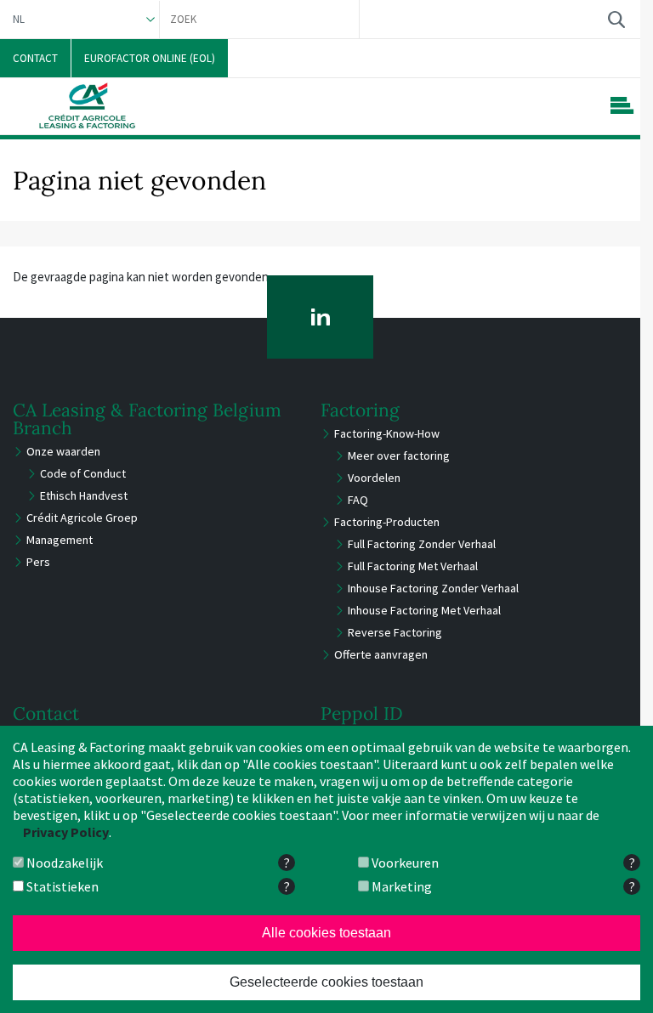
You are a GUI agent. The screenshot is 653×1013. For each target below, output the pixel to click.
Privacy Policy (66, 831)
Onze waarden (63, 451)
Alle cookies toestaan (326, 932)
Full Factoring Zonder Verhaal (422, 544)
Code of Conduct (83, 473)
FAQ (358, 500)
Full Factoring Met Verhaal (413, 566)
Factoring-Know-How (387, 433)
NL (19, 19)
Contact (46, 713)
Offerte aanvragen (381, 654)
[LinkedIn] (320, 317)
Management (59, 540)
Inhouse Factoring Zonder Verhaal (433, 588)
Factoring (360, 410)
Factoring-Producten (387, 522)
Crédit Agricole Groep (82, 517)
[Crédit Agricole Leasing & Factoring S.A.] (87, 105)
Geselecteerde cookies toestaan (326, 982)
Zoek (616, 19)
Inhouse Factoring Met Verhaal (424, 610)
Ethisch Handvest (84, 495)
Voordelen (374, 478)
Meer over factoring (399, 455)
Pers (38, 562)
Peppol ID (362, 713)
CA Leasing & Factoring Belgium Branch (147, 419)
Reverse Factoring (395, 632)
